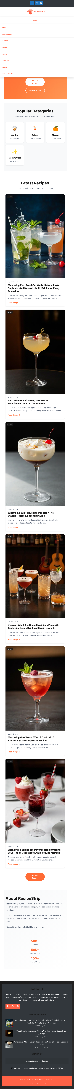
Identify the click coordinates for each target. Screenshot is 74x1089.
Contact (5, 67)
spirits (4, 47)
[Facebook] (32, 3)
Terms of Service (39, 1079)
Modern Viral (7, 34)
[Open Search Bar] (43, 20)
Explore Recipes (35, 81)
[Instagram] (37, 3)
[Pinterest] (41, 3)
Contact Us (30, 1079)
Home (4, 27)
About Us (5, 60)
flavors (5, 41)
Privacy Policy (7, 74)
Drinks (4, 54)
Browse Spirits (35, 90)
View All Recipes (35, 876)
